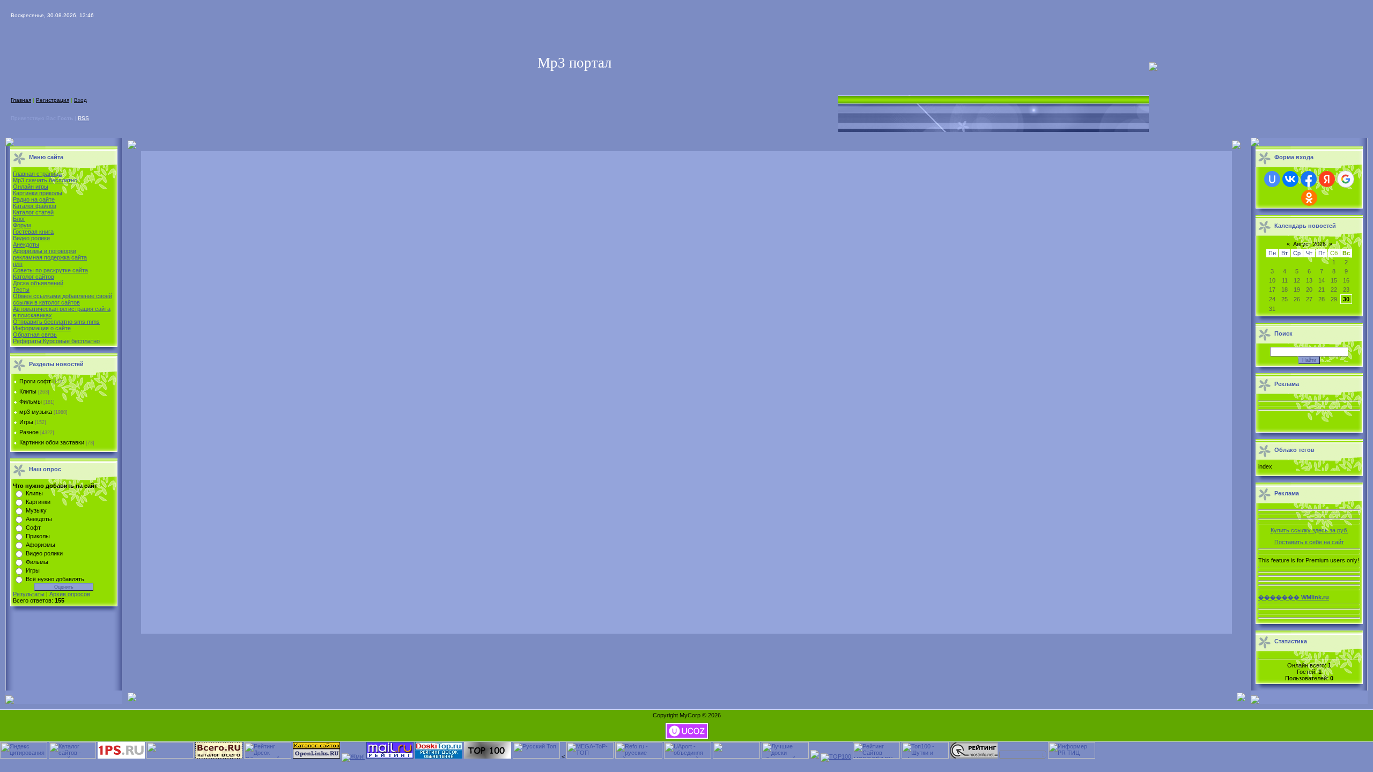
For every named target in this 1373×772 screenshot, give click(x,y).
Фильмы (30, 401)
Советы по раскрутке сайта (50, 270)
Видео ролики (31, 238)
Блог (19, 219)
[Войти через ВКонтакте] (1290, 179)
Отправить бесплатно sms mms (56, 321)
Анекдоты (26, 244)
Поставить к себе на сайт (1309, 542)
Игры (26, 422)
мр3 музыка (35, 412)
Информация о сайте (42, 328)
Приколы (38, 536)
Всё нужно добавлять (55, 579)
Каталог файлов (34, 206)
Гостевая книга (33, 231)
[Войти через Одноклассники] (1309, 198)
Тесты (21, 289)
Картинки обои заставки (51, 442)
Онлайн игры (30, 186)
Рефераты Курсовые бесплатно (56, 341)
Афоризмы (40, 544)
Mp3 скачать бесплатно (45, 180)
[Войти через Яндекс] (1327, 179)
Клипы (27, 391)
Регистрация (52, 100)
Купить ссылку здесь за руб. (1309, 530)
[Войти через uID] (1272, 179)
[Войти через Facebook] (1309, 179)
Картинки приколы (37, 193)
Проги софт (35, 381)
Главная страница (37, 173)
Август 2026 (1309, 244)
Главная (21, 100)
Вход (80, 100)
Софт (33, 527)
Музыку (36, 510)
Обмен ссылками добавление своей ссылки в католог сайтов (62, 299)
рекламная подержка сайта (50, 257)
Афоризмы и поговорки (44, 251)
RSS (83, 118)
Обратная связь (35, 334)
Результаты (29, 594)
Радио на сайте (34, 199)
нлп (18, 264)
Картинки (38, 502)
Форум (22, 225)
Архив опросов (69, 594)
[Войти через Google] (1345, 179)
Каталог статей (33, 212)
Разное (29, 432)
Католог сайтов (33, 276)
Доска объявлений (38, 283)
